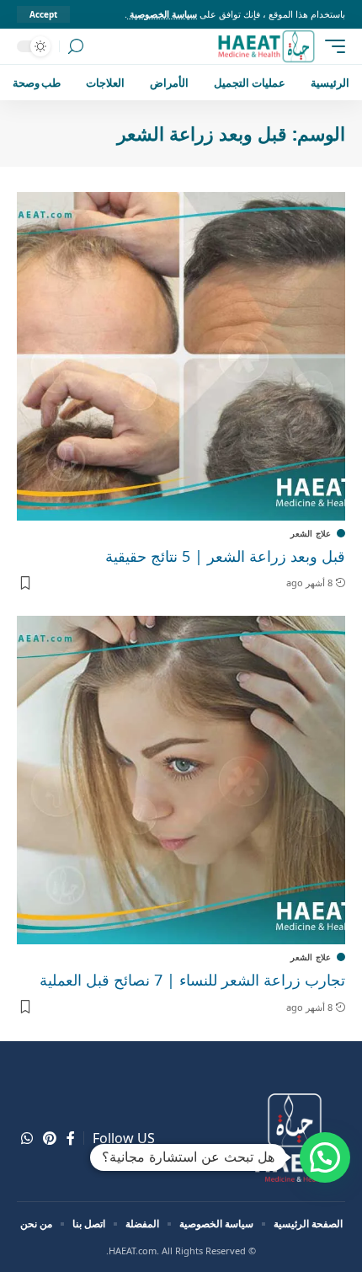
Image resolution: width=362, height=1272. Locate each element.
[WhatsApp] (27, 1138)
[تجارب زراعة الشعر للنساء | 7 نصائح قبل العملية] (181, 780)
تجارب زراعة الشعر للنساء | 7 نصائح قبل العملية (192, 980)
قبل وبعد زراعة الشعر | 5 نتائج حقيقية (225, 556)
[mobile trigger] (331, 46)
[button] (325, 1157)
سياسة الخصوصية (162, 14)
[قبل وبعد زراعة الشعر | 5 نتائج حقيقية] (181, 356)
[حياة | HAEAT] (266, 46)
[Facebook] (70, 1138)
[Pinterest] (50, 1138)
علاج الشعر (310, 533)
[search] (76, 47)
